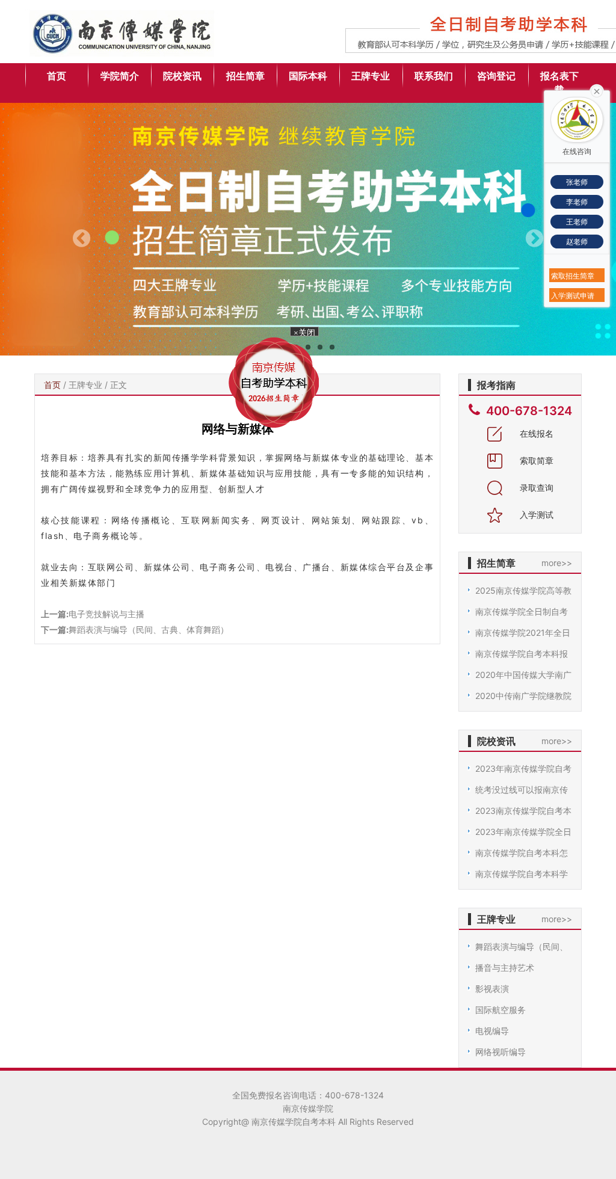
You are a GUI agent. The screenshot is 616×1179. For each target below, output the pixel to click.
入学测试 (535, 514)
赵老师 (577, 241)
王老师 (577, 221)
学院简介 (119, 76)
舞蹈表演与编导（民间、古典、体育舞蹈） (149, 629)
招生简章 (245, 76)
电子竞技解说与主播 (106, 614)
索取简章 (535, 460)
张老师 (577, 181)
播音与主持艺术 (504, 967)
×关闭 (310, 341)
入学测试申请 (572, 295)
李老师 (577, 201)
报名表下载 (559, 83)
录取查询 (535, 487)
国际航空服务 (500, 1010)
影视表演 (492, 989)
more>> (556, 563)
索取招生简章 (572, 275)
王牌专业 (370, 76)
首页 (56, 76)
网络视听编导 (500, 1052)
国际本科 (308, 76)
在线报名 (535, 433)
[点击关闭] (597, 90)
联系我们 (433, 76)
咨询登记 (496, 76)
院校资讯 (182, 76)
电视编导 (492, 1031)
